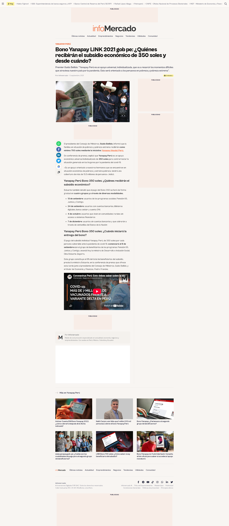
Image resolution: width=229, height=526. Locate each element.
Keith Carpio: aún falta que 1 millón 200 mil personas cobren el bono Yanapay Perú (113, 422)
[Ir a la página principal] (114, 28)
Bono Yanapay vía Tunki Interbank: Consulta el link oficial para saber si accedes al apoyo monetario (155, 456)
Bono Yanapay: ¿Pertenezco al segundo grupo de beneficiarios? (153, 422)
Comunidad (152, 36)
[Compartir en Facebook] (58, 149)
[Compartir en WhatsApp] (58, 143)
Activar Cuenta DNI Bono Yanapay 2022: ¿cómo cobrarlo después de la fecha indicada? (72, 423)
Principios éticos (167, 488)
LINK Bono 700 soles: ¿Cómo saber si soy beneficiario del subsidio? (113, 455)
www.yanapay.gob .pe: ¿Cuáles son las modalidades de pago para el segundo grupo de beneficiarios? (73, 456)
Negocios (119, 36)
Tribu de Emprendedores (143, 486)
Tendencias (130, 36)
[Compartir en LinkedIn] (58, 155)
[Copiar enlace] (58, 172)
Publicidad (169, 486)
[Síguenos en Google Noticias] (58, 166)
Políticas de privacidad (151, 488)
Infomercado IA (126, 486)
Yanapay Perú (63, 44)
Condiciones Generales (132, 488)
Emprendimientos (105, 36)
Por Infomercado (61, 76)
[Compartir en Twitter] (58, 160)
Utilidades (141, 36)
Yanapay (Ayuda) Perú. (113, 150)
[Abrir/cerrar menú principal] (2, 3)
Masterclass (159, 486)
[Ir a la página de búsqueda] (225, 3)
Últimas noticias (78, 36)
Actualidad (91, 36)
